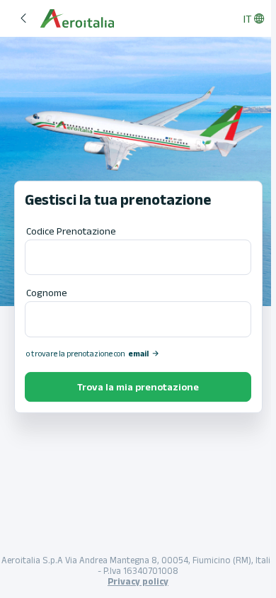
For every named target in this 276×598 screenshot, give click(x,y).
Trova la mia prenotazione (138, 387)
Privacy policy (138, 581)
